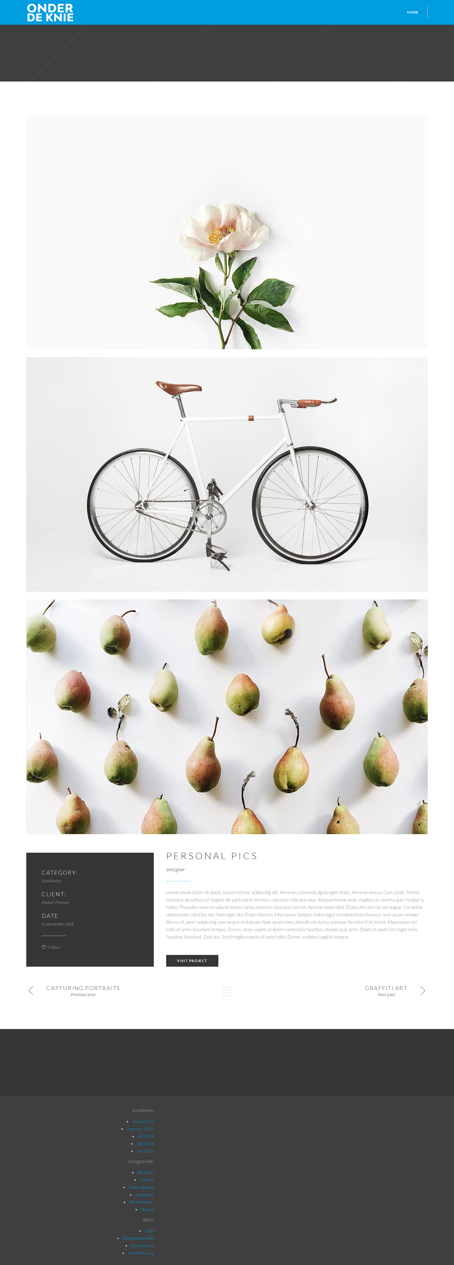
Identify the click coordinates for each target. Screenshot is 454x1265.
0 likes (53, 947)
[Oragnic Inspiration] (227, 716)
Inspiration (145, 1194)
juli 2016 (146, 1136)
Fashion (147, 1179)
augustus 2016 (140, 1128)
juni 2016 (145, 1143)
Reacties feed (142, 1245)
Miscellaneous (141, 1202)
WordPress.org (141, 1252)
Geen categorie (141, 1187)
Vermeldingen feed (138, 1238)
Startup (147, 1209)
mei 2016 (145, 1151)
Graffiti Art (386, 988)
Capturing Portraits (83, 988)
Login (149, 1230)
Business (146, 1172)
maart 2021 (143, 1121)
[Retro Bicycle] (227, 474)
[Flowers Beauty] (227, 232)
